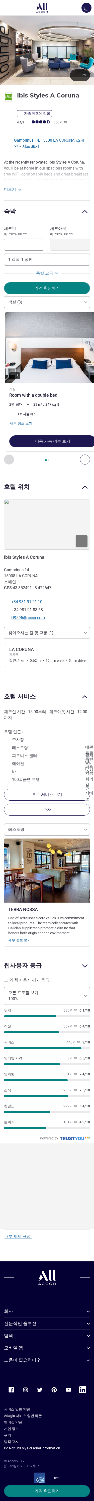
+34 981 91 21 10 (26, 601)
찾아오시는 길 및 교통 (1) (30, 632)
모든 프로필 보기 (23, 995)
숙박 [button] (10, 211)
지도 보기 (30, 146)
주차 (47, 809)
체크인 (15, 231)
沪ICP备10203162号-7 (21, 1466)
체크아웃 (61, 231)
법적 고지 (11, 1442)
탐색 (8, 1335)
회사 (8, 1311)
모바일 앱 (13, 1347)
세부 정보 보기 (19, 940)
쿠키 (7, 1435)
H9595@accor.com (28, 617)
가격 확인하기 (47, 1491)
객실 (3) (15, 302)
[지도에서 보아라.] (47, 524)
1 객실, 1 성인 (20, 259)
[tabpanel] (47, 388)
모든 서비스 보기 (47, 794)
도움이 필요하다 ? (22, 1360)
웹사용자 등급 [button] (23, 965)
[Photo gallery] (47, 50)
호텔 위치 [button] (17, 486)
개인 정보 (11, 1429)
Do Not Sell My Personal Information (32, 1448)
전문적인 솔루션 (20, 1323)
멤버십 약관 (13, 1422)
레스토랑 (16, 829)
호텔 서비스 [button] (20, 696)
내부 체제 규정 (18, 1236)
